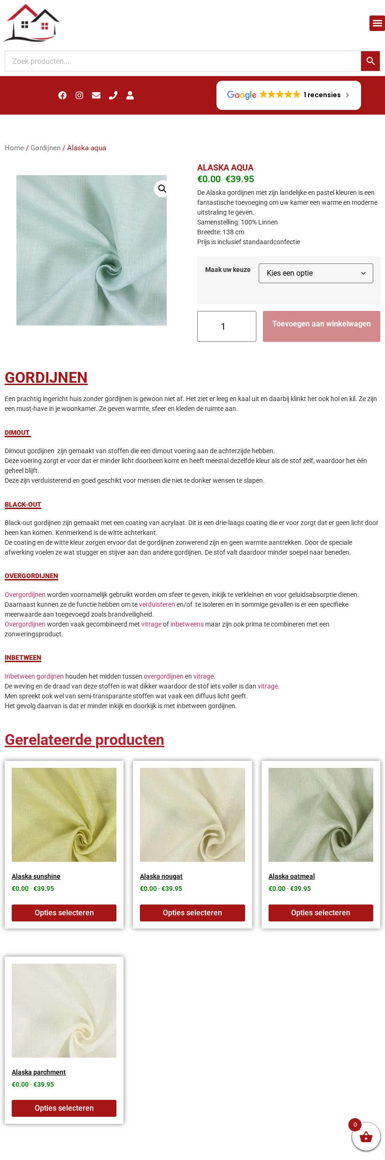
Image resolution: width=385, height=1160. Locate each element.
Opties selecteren (64, 912)
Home (14, 148)
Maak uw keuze (228, 270)
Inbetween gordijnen (34, 676)
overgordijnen (164, 676)
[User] (130, 95)
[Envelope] (96, 95)
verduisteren (157, 604)
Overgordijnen (25, 594)
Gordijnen (46, 148)
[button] (377, 23)
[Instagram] (79, 95)
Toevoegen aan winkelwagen (321, 323)
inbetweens (187, 624)
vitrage (151, 624)
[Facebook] (62, 95)
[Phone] (113, 95)
